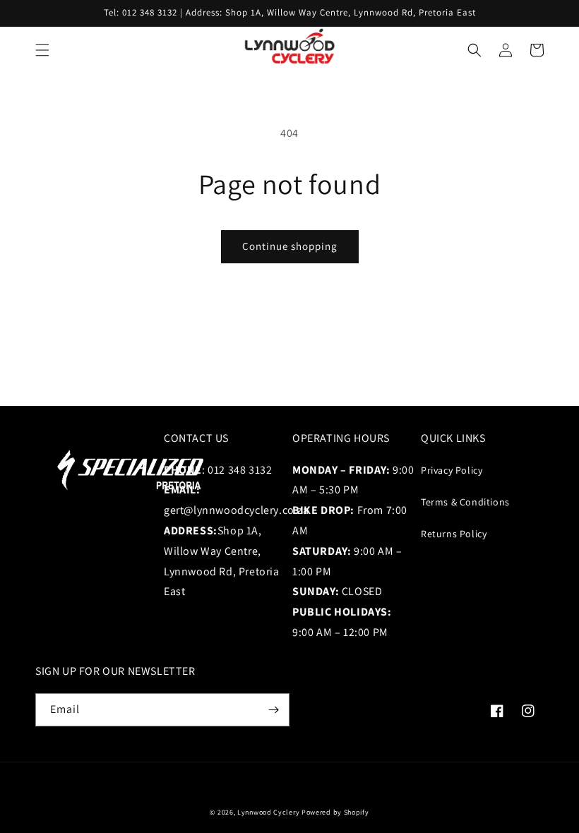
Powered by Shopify (335, 812)
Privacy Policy (451, 470)
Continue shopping (290, 246)
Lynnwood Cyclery (268, 812)
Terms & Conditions (465, 502)
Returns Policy (454, 533)
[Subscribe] (273, 709)
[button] (42, 50)
